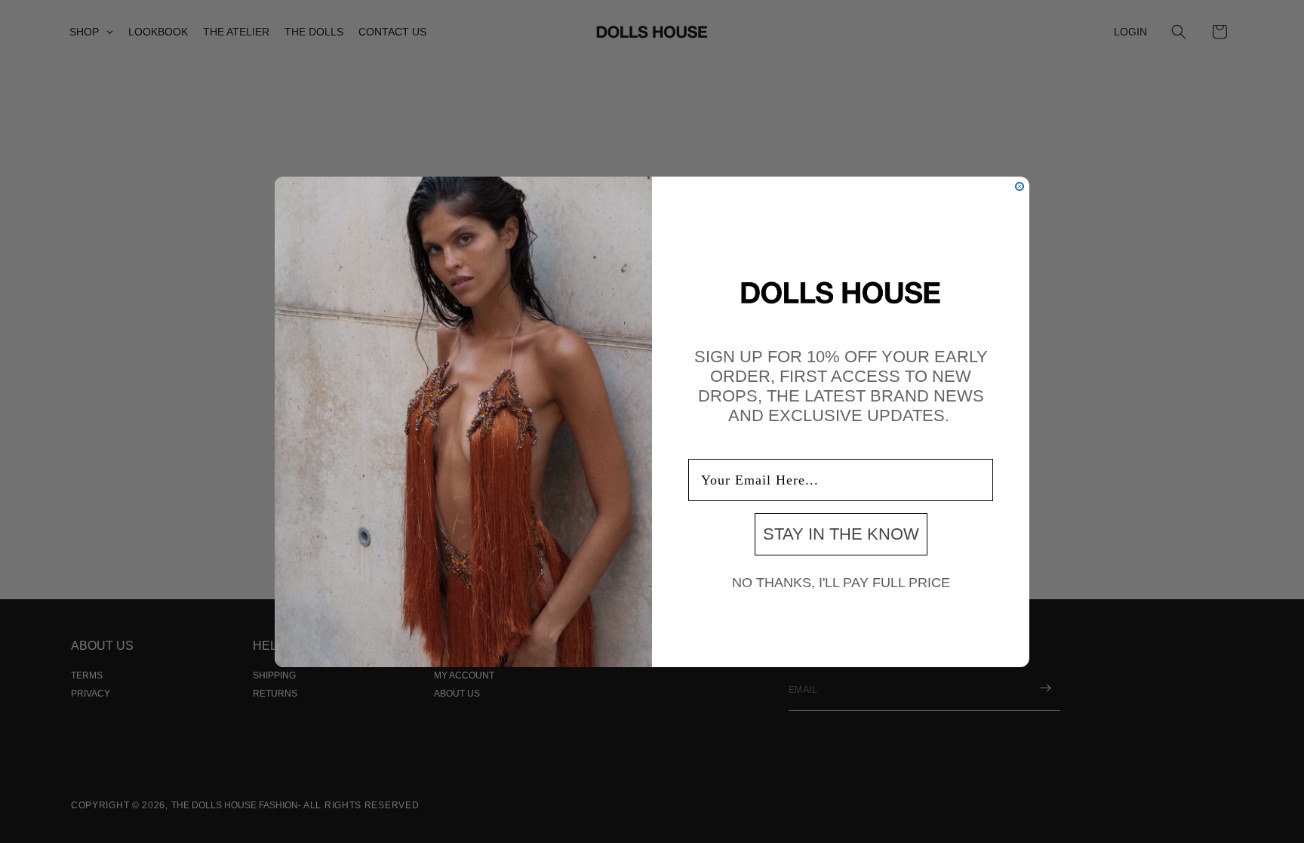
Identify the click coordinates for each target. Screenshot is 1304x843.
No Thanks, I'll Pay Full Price (841, 582)
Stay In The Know (841, 534)
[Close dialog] (1019, 186)
